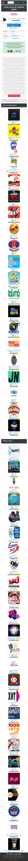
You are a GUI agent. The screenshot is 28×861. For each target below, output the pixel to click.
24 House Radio (14, 801)
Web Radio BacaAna (14, 415)
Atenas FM (14, 153)
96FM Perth (14, 571)
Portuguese (14, 36)
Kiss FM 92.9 (14, 817)
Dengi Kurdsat (14, 785)
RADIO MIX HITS (14, 317)
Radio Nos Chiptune (14, 121)
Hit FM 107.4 (14, 621)
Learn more (15, 859)
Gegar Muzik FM (14, 719)
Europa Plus (14, 555)
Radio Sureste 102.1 (14, 523)
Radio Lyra (14, 473)
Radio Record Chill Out (14, 637)
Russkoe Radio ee (14, 670)
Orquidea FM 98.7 (14, 268)
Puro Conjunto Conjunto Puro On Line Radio (14, 850)
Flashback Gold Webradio (14, 137)
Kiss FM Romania (14, 686)
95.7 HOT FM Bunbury (14, 506)
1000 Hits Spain (14, 735)
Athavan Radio (14, 539)
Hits (13, 33)
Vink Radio (14, 489)
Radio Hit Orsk (14, 702)
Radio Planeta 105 (14, 432)
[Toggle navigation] (23, 2)
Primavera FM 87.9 (14, 219)
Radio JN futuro (14, 383)
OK (11, 859)
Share (10, 25)
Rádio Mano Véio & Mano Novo (14, 350)
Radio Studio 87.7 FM (14, 186)
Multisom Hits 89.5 (14, 203)
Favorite (16, 25)
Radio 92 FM (14, 252)
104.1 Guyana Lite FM (14, 654)
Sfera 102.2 (14, 604)
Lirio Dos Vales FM (14, 334)
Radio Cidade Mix (14, 169)
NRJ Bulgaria (14, 588)
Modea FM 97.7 (14, 457)
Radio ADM (14, 399)
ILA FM (14, 768)
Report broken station (14, 95)
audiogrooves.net (16, 38)
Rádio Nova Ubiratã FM (14, 366)
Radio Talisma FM (14, 301)
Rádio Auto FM (14, 235)
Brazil (13, 31)
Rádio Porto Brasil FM (14, 284)
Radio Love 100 (14, 833)
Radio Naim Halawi (14, 752)
